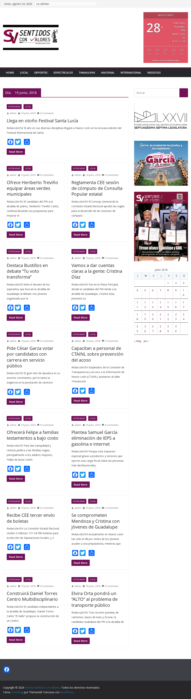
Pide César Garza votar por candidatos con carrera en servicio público (30, 357)
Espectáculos (63, 72)
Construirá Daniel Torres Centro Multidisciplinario (32, 596)
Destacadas (14, 106)
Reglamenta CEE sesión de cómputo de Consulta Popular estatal (96, 188)
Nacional (108, 72)
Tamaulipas (87, 72)
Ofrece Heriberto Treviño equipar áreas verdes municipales (32, 188)
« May (137, 341)
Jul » (146, 341)
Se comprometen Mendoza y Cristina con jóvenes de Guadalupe (95, 521)
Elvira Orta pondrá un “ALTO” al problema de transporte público (94, 599)
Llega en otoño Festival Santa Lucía (42, 120)
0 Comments (47, 113)
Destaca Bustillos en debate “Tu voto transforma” (27, 271)
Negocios (154, 72)
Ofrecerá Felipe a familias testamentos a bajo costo (33, 435)
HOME (10, 72)
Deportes (41, 72)
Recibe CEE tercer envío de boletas (31, 518)
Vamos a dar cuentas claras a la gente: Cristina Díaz (96, 271)
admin (13, 113)
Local (24, 72)
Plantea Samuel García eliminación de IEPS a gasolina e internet (94, 438)
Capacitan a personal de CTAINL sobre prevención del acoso (97, 354)
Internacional (130, 72)
